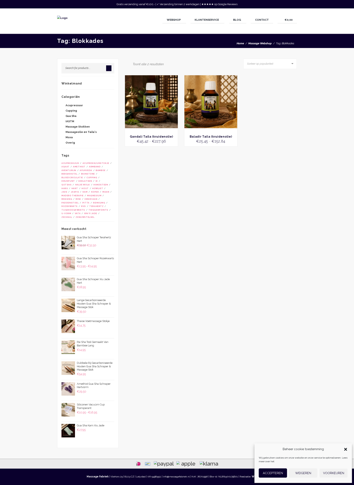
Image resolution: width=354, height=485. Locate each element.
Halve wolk (82, 185)
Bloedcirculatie (72, 177)
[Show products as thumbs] (126, 64)
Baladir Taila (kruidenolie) (211, 136)
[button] (346, 449)
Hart (74, 188)
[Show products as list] (130, 64)
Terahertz (96, 206)
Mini (78, 199)
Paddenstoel (70, 203)
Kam (85, 192)
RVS (83, 206)
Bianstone (88, 174)
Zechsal (66, 217)
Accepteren (273, 473)
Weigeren (303, 473)
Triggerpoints (98, 210)
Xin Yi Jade (90, 213)
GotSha (66, 185)
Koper (95, 192)
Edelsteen (85, 181)
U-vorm (66, 213)
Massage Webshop (260, 43)
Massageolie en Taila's (81, 132)
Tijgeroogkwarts (73, 210)
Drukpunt (68, 181)
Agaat (65, 166)
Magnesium (94, 195)
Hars (64, 188)
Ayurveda (86, 170)
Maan (105, 192)
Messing (66, 199)
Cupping (71, 110)
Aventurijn (68, 170)
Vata (78, 213)
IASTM (70, 121)
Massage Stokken (78, 126)
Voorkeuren (333, 473)
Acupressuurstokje (96, 163)
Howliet (97, 188)
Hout (85, 188)
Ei (97, 181)
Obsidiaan (90, 199)
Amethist (79, 166)
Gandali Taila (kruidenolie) (151, 136)
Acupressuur (74, 105)
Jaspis (75, 192)
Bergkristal (69, 174)
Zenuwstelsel (85, 217)
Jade (64, 192)
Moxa (69, 137)
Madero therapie (72, 195)
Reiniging (99, 203)
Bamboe (101, 170)
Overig (70, 142)
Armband (95, 166)
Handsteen (100, 185)
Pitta (86, 203)
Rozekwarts (69, 206)
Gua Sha (71, 116)
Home (240, 43)
